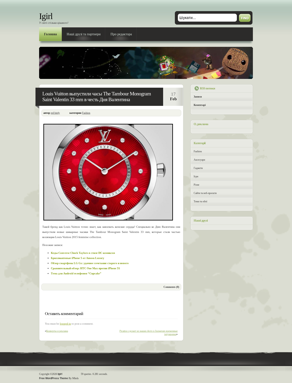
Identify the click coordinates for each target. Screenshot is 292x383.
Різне (196, 184)
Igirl (46, 16)
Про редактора (121, 34)
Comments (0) (171, 286)
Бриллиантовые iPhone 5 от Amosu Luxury (77, 258)
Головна (50, 34)
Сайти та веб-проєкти (205, 193)
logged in (65, 323)
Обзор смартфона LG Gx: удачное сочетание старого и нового (90, 263)
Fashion (86, 112)
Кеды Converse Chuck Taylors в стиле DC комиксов (83, 252)
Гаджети (198, 168)
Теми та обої (200, 201)
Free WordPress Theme (53, 378)
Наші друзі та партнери (84, 34)
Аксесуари (199, 159)
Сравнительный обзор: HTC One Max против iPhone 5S (85, 268)
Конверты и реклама (57, 331)
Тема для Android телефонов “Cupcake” (76, 273)
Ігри (196, 176)
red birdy (55, 112)
